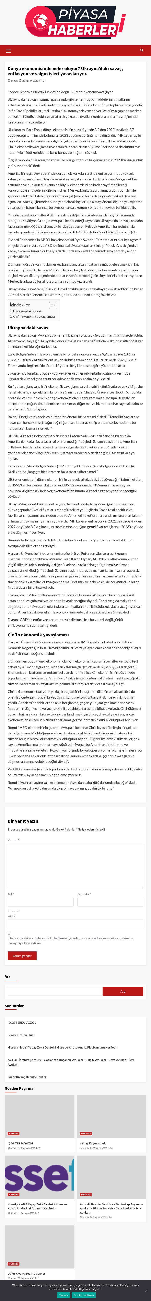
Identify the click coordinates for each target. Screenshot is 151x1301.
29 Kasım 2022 (30, 80)
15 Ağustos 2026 (100, 1148)
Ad (11, 894)
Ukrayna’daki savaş (27, 311)
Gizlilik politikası (84, 1295)
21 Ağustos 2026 (28, 1148)
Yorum (13, 840)
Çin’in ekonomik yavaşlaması (34, 316)
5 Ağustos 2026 (99, 1217)
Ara (7, 976)
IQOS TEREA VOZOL (22, 1022)
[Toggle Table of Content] (50, 305)
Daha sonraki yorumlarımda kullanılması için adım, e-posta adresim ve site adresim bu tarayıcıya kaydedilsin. (71, 940)
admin (14, 80)
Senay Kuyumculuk (20, 1035)
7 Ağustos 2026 (27, 1213)
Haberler (13, 1133)
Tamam (63, 1295)
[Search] (141, 50)
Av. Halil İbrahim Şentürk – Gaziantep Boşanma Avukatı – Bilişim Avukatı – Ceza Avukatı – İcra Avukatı (71, 1062)
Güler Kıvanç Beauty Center (27, 1077)
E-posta (84, 894)
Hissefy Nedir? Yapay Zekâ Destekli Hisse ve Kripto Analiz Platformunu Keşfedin (63, 1047)
